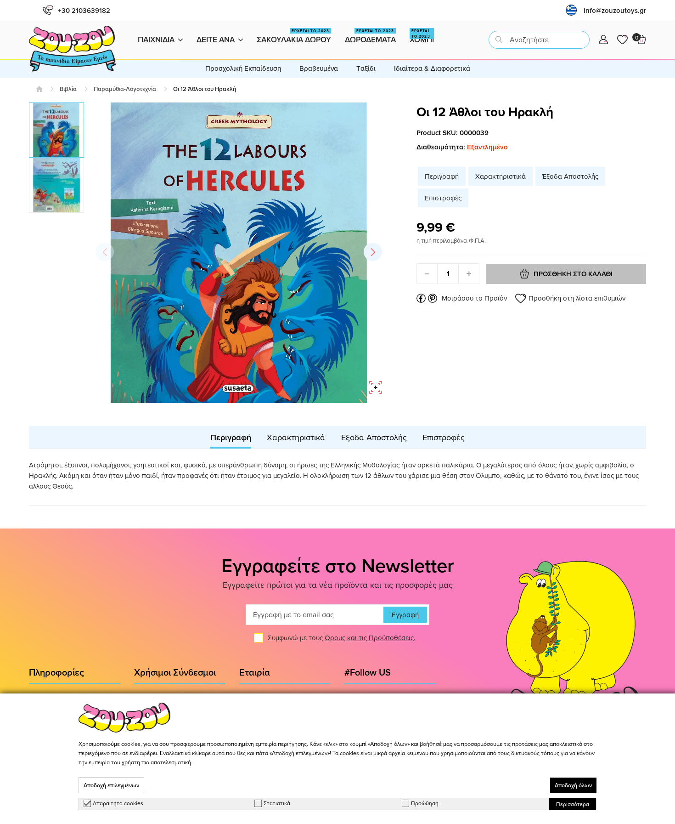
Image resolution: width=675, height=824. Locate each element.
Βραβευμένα (318, 68)
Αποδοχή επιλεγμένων (111, 785)
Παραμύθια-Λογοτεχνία (125, 89)
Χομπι (422, 36)
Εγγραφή (405, 614)
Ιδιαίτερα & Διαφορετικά (432, 68)
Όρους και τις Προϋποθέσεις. (370, 637)
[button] (373, 252)
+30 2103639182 (84, 10)
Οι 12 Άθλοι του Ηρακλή (204, 89)
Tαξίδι (366, 68)
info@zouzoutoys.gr (615, 10)
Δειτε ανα (216, 39)
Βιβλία (68, 89)
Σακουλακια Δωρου (294, 36)
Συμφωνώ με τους (341, 637)
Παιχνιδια (156, 39)
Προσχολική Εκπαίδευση (243, 68)
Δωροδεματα (370, 36)
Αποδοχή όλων (573, 785)
